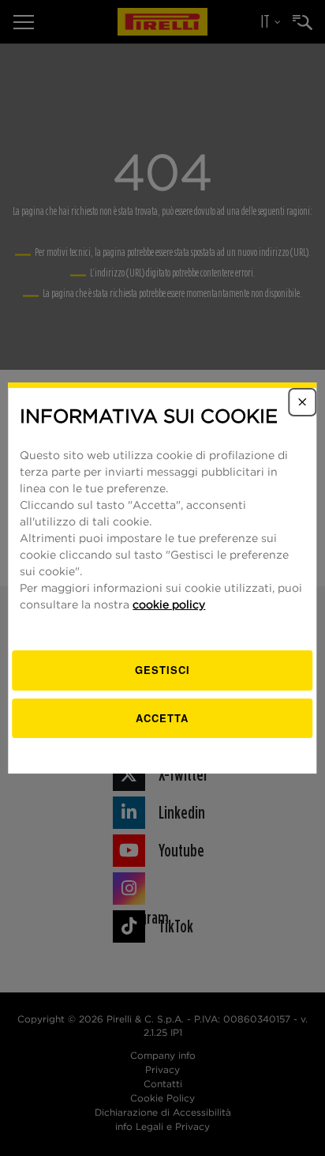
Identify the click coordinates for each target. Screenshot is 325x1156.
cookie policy (169, 605)
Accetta (162, 717)
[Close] (303, 402)
